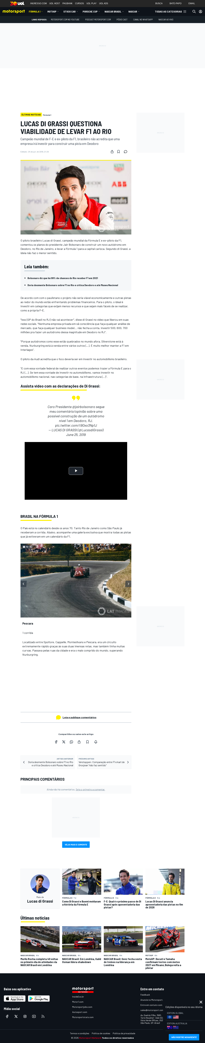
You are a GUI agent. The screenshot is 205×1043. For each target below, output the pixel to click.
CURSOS (79, 3)
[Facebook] (56, 742)
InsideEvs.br (78, 996)
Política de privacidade (124, 1033)
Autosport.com (79, 1012)
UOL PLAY (91, 3)
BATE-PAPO (175, 3)
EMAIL (192, 3)
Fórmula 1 (34, 11)
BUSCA (159, 3)
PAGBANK (67, 3)
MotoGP (51, 11)
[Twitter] (64, 742)
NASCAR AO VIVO (166, 19)
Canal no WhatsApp (143, 19)
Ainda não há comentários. (76, 789)
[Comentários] (126, 151)
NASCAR (132, 11)
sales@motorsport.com (152, 1010)
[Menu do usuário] (200, 11)
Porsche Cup (90, 11)
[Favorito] (118, 151)
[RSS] (43, 1016)
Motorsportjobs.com (82, 1006)
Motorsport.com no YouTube (65, 19)
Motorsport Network (90, 1037)
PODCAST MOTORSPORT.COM (98, 19)
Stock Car (69, 11)
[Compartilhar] (112, 151)
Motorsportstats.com (83, 1017)
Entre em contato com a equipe (155, 1005)
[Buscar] (194, 11)
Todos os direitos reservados (118, 1037)
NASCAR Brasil (113, 11)
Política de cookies (101, 1033)
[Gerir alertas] (96, 742)
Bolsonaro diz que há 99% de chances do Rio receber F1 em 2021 (63, 278)
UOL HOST (54, 3)
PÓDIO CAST (122, 19)
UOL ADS (103, 3)
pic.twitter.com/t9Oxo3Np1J (76, 425)
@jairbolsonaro (83, 407)
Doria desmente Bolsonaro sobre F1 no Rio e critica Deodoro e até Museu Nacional (73, 285)
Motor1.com (77, 1001)
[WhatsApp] (71, 742)
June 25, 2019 (76, 434)
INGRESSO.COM (38, 3)
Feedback (145, 994)
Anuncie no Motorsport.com (153, 999)
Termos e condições (79, 1033)
